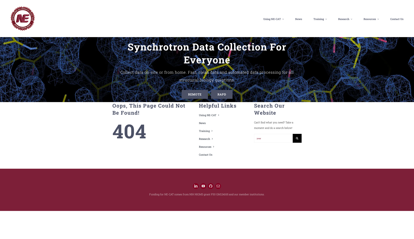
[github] (211, 186)
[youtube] (203, 186)
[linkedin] (196, 186)
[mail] (218, 186)
